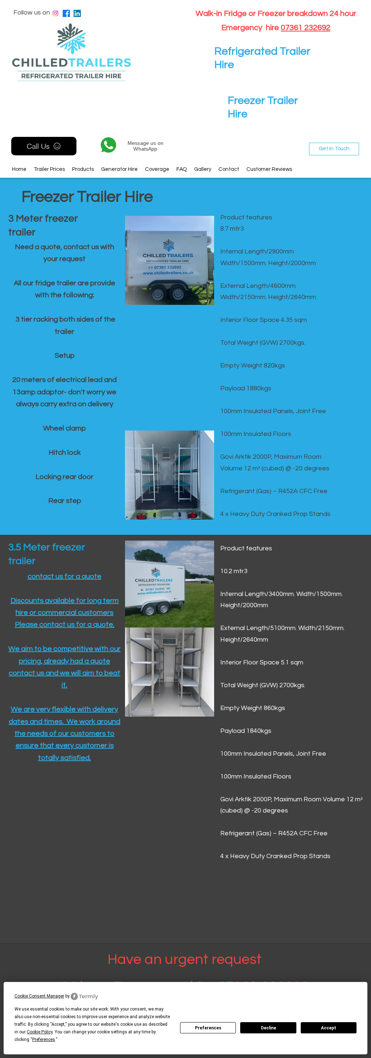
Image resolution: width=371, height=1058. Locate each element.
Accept (328, 1027)
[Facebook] (66, 13)
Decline (268, 1027)
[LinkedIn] (77, 13)
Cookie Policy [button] (40, 1031)
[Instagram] (55, 13)
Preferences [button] (43, 1039)
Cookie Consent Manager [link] (39, 996)
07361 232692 (305, 28)
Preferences (208, 1027)
